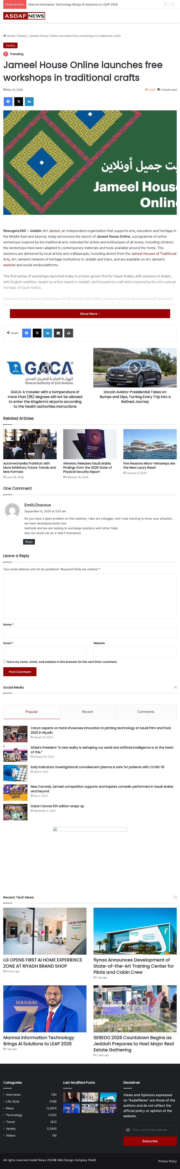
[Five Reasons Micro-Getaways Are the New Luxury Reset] (150, 444)
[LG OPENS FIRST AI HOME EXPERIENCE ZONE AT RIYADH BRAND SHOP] (44, 931)
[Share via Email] (58, 333)
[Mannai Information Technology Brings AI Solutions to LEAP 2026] (44, 1008)
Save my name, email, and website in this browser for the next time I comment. (62, 661)
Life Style (12, 1101)
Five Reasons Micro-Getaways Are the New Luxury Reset (149, 465)
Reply (29, 541)
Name (8, 624)
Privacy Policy (167, 1161)
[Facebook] (8, 101)
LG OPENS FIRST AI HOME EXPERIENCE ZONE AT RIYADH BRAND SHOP (42, 963)
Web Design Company (72, 1160)
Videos (10, 1135)
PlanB (92, 1160)
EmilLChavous (37, 505)
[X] (18, 101)
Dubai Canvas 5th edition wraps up (57, 806)
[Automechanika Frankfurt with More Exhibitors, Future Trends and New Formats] (30, 444)
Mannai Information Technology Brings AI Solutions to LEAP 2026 (38, 1041)
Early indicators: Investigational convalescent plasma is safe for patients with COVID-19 (97, 767)
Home (10, 36)
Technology (14, 1115)
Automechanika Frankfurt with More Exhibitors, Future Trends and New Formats (29, 467)
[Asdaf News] (24, 16)
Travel (10, 1122)
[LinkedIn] (29, 101)
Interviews (13, 1094)
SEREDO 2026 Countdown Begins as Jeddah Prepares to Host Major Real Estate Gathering (91, 4)
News (10, 1108)
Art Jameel (51, 231)
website (9, 265)
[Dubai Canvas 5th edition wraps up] (15, 812)
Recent (87, 712)
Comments (145, 712)
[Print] (68, 333)
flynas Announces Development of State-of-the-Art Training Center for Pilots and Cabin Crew (134, 966)
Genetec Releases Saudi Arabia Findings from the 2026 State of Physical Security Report (87, 467)
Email (8, 643)
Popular (32, 712)
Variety (22, 36)
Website (99, 643)
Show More (89, 314)
